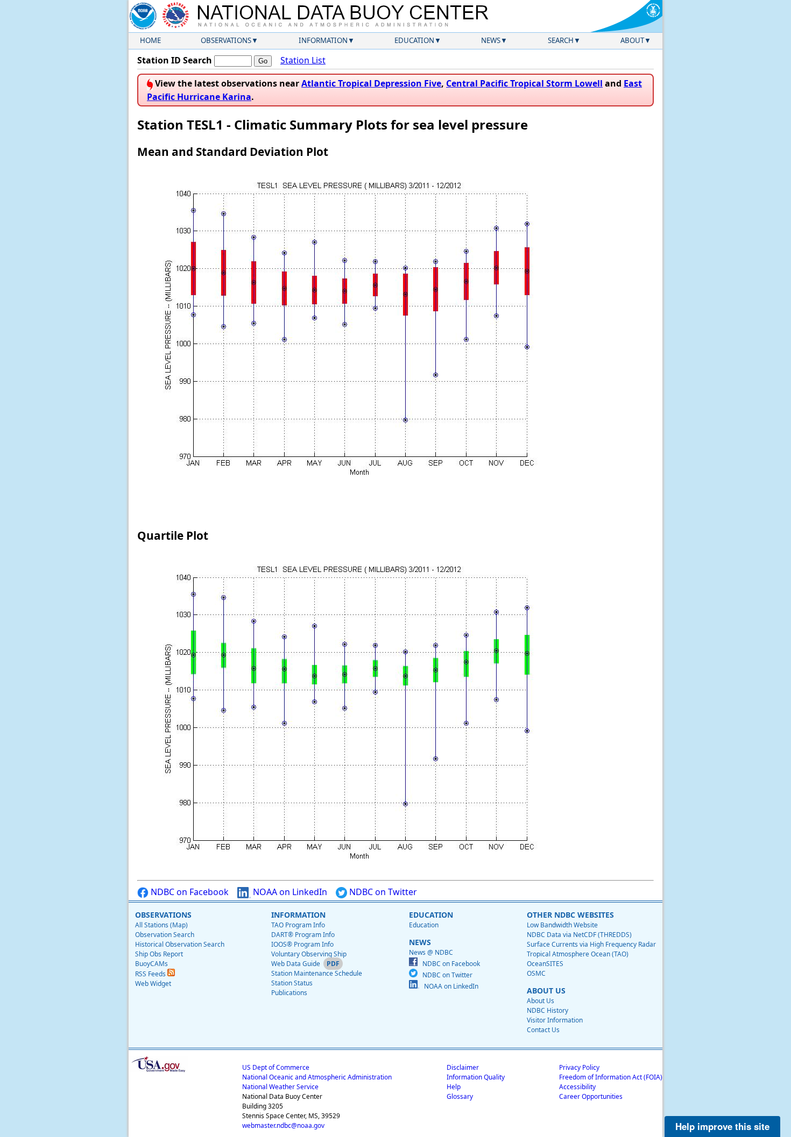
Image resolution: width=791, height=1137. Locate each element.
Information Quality (476, 1077)
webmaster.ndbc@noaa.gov (283, 1125)
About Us (540, 1000)
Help (454, 1086)
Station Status (292, 983)
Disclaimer (463, 1067)
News (490, 40)
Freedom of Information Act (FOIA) (610, 1077)
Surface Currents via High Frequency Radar (591, 944)
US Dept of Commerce (275, 1067)
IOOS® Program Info (302, 944)
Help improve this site (722, 1126)
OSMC (536, 973)
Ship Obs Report (159, 954)
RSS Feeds (151, 973)
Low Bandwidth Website (562, 924)
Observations (226, 40)
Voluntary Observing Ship (309, 954)
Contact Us (543, 1029)
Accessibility (577, 1086)
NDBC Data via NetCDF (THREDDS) (579, 934)
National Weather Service (280, 1086)
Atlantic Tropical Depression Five (371, 83)
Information (323, 40)
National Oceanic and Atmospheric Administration (317, 1077)
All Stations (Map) (161, 924)
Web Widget (153, 983)
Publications (289, 992)
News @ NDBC (431, 952)
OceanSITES (545, 963)
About (632, 40)
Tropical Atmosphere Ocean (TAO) (577, 954)
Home (150, 40)
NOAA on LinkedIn (289, 892)
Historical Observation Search (179, 944)
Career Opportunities (591, 1096)
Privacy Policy (579, 1067)
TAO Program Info (298, 924)
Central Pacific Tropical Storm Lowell (524, 83)
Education (414, 40)
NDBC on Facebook (189, 892)
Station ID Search (174, 60)
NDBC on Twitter (382, 892)
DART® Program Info (303, 934)
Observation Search (164, 934)
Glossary (460, 1096)
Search (561, 40)
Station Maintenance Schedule (316, 973)
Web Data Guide (295, 963)
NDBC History (547, 1010)
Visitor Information (555, 1020)
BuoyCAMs (151, 963)
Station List (303, 60)
